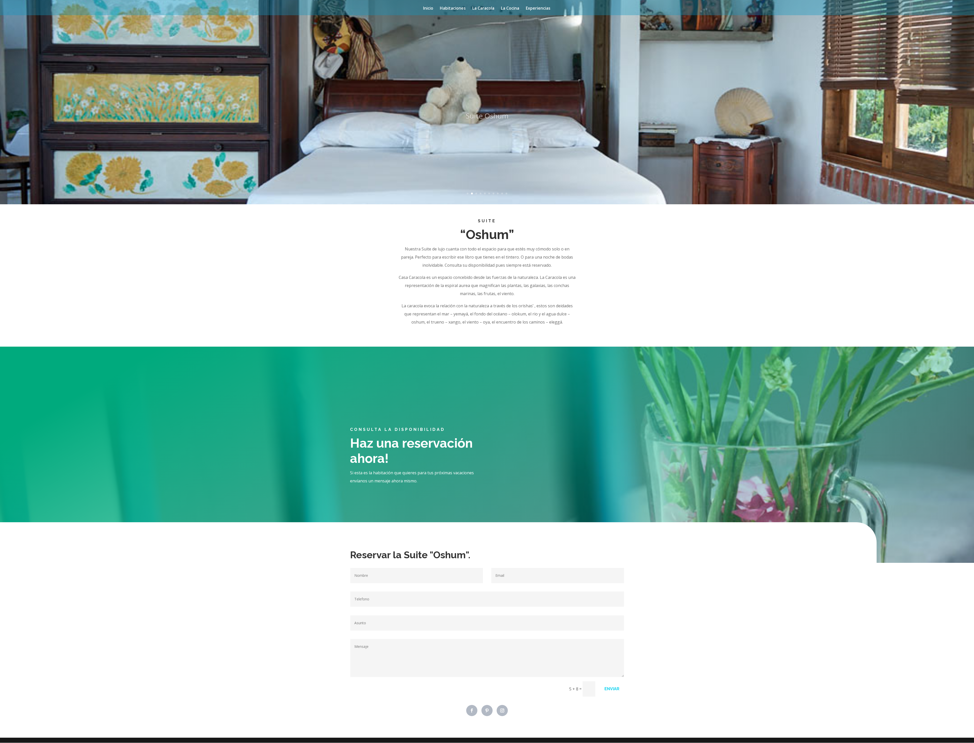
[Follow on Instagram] (502, 710)
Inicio (428, 8)
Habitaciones (453, 8)
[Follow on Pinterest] (487, 710)
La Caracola (483, 8)
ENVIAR (611, 688)
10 (506, 193)
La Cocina (510, 8)
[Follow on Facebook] (471, 710)
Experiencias (538, 8)
